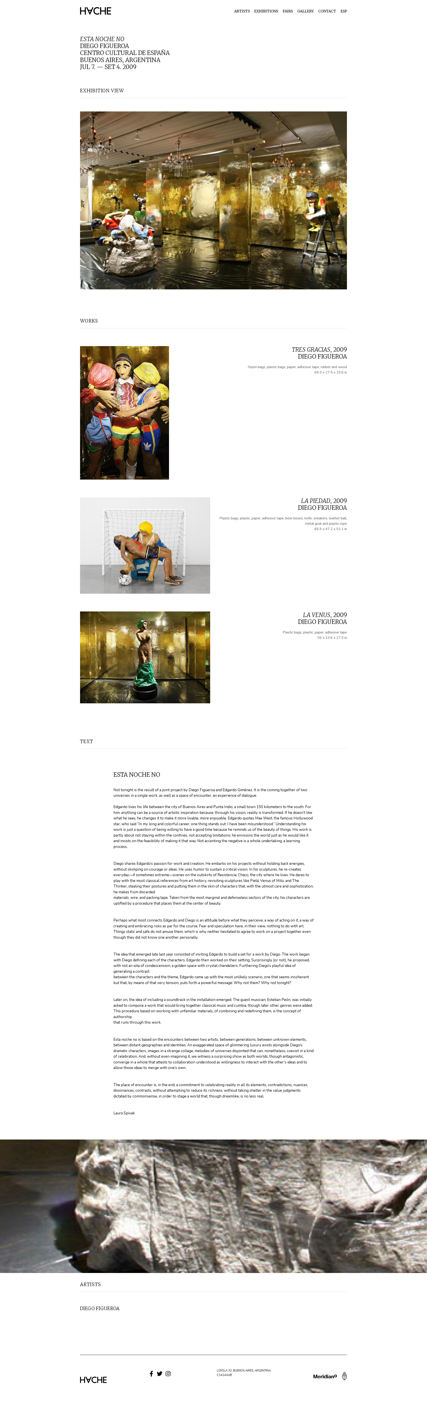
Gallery (305, 11)
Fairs (288, 11)
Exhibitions (266, 11)
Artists (242, 11)
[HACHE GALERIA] (95, 10)
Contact (327, 11)
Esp (343, 11)
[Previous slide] (83, 206)
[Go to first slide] (343, 206)
